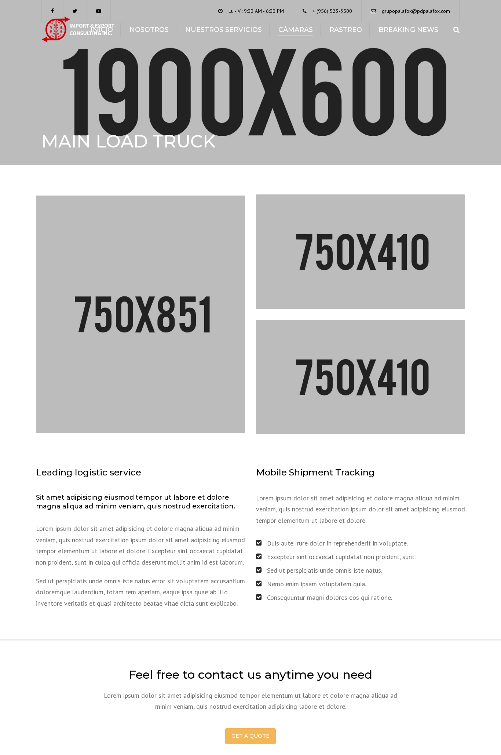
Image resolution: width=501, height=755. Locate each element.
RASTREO (345, 30)
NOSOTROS (149, 30)
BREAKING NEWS (408, 30)
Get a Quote (250, 736)
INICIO (102, 30)
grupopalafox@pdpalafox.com (416, 11)
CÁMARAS (295, 30)
